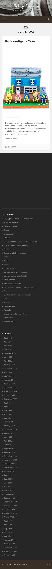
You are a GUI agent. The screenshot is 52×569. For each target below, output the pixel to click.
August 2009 (9, 471)
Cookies (7, 238)
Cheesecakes (9, 234)
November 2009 (10, 460)
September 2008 (10, 513)
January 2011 (9, 426)
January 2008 (9, 544)
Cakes (6, 230)
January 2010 (9, 452)
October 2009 (9, 464)
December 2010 (10, 429)
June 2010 (8, 433)
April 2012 (8, 372)
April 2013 (8, 361)
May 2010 (8, 437)
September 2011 (10, 399)
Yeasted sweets (10, 322)
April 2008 (8, 532)
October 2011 (9, 395)
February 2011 (10, 422)
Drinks (6, 257)
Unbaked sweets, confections (15, 314)
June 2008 (8, 525)
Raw (5, 299)
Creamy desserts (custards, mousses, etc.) (21, 242)
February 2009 (10, 494)
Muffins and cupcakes (12, 283)
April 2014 (8, 346)
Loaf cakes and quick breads (15, 276)
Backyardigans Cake (20, 41)
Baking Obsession (26, 6)
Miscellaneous (9, 280)
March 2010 (9, 445)
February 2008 (10, 540)
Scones (7, 302)
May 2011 (8, 410)
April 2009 (8, 487)
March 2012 (9, 376)
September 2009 (10, 468)
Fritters (7, 260)
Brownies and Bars (11, 222)
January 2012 (9, 384)
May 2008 (8, 529)
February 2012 (10, 380)
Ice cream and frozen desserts (16, 272)
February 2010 (10, 449)
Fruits (6, 264)
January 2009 (9, 498)
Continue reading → (13, 139)
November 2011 (10, 391)
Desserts (7, 249)
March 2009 (9, 490)
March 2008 (9, 536)
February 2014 (10, 353)
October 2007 (9, 555)
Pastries (7, 291)
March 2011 (9, 418)
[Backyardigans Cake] (26, 82)
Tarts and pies (9, 306)
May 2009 (8, 483)
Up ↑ (48, 565)
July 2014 (8, 338)
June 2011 (8, 407)
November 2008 (10, 506)
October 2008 (9, 509)
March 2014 (9, 349)
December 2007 (10, 548)
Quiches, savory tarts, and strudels (17, 295)
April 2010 (8, 441)
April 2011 (8, 414)
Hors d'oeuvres (10, 268)
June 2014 (8, 342)
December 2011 (10, 387)
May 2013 (8, 357)
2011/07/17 (12, 147)
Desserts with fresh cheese (15, 253)
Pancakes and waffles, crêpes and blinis (19, 287)
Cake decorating (10, 226)
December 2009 (10, 456)
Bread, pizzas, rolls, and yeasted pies (18, 219)
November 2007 (10, 551)
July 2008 (8, 521)
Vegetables (8, 318)
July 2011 (8, 403)
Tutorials (7, 310)
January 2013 (9, 365)
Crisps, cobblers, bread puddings (17, 245)
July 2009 (8, 475)
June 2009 (8, 479)
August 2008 (9, 517)
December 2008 (10, 502)
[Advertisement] (20, 188)
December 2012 (10, 369)
